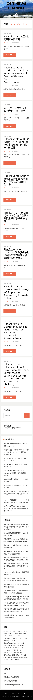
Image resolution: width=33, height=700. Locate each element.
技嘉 (4, 657)
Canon (16, 634)
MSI (4, 645)
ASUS (5, 634)
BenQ (10, 634)
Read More (9, 54)
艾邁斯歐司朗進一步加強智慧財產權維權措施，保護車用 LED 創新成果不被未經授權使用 (16, 526)
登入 (4, 673)
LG (11, 641)
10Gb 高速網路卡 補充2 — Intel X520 (15, 479)
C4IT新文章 (9, 439)
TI (25, 648)
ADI (4, 631)
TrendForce (7, 650)
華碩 (20, 657)
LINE (14, 641)
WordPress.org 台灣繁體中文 (13, 685)
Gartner (6, 638)
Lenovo (6, 641)
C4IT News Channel (22, 694)
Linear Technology (9, 643)
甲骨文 (10, 657)
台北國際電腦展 (16, 652)
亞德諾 (19, 650)
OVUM (21, 645)
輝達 (12, 660)
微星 (13, 655)
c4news (16, 43)
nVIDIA (9, 645)
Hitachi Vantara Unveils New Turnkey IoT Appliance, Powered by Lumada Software (16, 292)
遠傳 (16, 660)
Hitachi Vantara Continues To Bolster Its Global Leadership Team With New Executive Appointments (16, 75)
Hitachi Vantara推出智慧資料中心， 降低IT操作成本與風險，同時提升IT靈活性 (16, 143)
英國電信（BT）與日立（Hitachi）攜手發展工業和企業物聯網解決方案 (16, 217)
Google (12, 638)
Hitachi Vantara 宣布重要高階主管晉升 (16, 38)
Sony (21, 648)
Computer (7, 33)
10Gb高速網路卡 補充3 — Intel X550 (15, 464)
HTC (21, 638)
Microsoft (21, 643)
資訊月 (25, 657)
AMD (9, 631)
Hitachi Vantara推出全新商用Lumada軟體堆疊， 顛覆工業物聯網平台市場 (16, 180)
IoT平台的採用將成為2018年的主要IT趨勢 (14, 109)
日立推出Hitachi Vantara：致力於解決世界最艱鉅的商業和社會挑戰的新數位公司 (16, 254)
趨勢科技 (6, 660)
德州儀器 (23, 655)
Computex (22, 634)
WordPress (29, 696)
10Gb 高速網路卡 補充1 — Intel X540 (15, 485)
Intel (25, 638)
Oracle (15, 645)
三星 (14, 650)
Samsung (15, 648)
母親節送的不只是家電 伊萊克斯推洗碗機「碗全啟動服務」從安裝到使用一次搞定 (16, 566)
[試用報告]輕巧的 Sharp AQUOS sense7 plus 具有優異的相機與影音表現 (15, 508)
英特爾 (15, 657)
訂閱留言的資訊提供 (10, 681)
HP (17, 638)
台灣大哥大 (7, 655)
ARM (25, 631)
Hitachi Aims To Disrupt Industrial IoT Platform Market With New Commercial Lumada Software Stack (16, 331)
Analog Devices (17, 631)
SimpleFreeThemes (14, 696)
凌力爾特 (6, 652)
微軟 (17, 655)
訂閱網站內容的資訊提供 (11, 677)
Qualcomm (7, 648)
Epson (21, 636)
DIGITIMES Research (10, 636)
